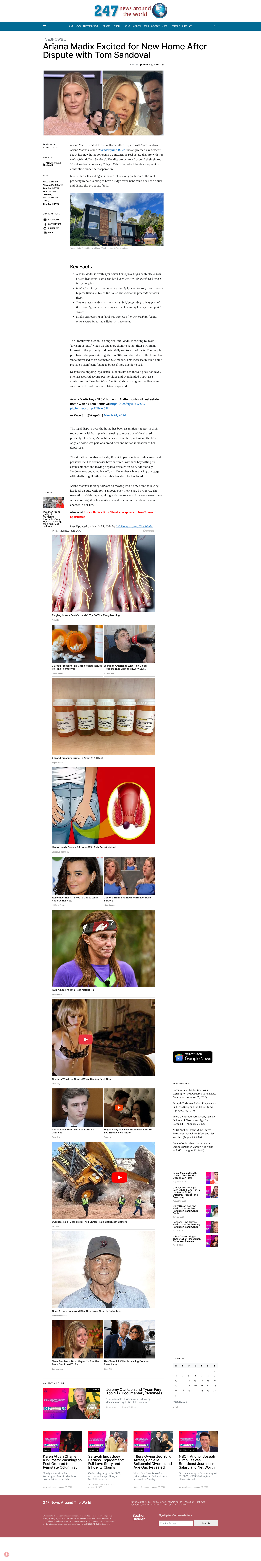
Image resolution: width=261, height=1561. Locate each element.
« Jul (175, 1407)
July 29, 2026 (178, 1217)
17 (176, 1385)
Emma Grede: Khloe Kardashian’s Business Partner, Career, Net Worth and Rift (193, 1147)
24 (176, 1390)
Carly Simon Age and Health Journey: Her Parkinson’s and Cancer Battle (186, 1209)
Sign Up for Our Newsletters (175, 1517)
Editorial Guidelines (182, 26)
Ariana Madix (50, 182)
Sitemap (183, 1505)
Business (136, 26)
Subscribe (206, 1523)
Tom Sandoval (51, 204)
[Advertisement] (195, 1302)
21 (202, 1385)
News (78, 26)
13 (195, 1380)
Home (70, 26)
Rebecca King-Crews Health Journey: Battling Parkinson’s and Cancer (186, 1224)
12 (189, 1380)
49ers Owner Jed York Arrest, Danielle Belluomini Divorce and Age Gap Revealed (194, 1120)
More (164, 26)
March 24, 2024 (115, 415)
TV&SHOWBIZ (54, 39)
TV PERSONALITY (187, 1450)
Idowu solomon (112, 1407)
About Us (189, 1502)
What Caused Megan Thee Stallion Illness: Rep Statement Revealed (187, 1239)
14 (202, 1380)
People (47, 1450)
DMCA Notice (159, 1502)
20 (195, 1385)
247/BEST (155, 26)
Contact (201, 1502)
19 (189, 1385)
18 (182, 1385)
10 (176, 1380)
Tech (146, 26)
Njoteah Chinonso (141, 1487)
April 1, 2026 (178, 1245)
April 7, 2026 (178, 1230)
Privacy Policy (175, 1502)
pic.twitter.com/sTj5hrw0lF (89, 408)
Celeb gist (93, 1450)
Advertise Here (168, 1505)
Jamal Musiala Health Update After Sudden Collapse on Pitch (185, 1175)
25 (182, 1390)
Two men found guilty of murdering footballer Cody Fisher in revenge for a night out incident (52, 519)
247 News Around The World (52, 164)
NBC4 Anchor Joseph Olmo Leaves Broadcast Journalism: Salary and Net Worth (193, 1133)
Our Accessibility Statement (144, 1505)
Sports (106, 26)
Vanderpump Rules (112, 150)
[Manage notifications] (6, 1554)
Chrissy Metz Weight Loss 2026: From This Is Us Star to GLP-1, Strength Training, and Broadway (186, 1192)
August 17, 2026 (179, 1181)
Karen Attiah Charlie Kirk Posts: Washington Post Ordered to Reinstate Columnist (194, 1093)
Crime (127, 26)
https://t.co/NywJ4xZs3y (127, 404)
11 (182, 1380)
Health (116, 26)
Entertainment (90, 26)
